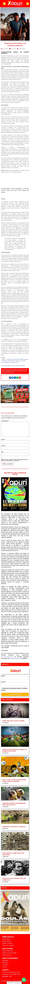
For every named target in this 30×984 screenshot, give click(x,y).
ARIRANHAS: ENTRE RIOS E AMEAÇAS (14, 827)
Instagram (5, 960)
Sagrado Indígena (22, 48)
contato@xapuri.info (15, 658)
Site (2, 451)
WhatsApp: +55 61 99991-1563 (11, 974)
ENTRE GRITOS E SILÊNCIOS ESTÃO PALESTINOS (13, 854)
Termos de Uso (6, 955)
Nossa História (6, 941)
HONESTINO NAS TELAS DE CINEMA (13, 721)
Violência (22, 365)
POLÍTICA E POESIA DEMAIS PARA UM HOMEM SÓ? (14, 879)
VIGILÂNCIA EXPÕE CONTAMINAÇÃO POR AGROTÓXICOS (14, 804)
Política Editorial (7, 951)
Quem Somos (6, 939)
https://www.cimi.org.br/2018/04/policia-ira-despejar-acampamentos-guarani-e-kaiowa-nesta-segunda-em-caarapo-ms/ (15, 361)
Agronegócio (7, 365)
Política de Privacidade (9, 953)
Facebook (5, 962)
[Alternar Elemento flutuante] (24, 979)
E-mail (3, 445)
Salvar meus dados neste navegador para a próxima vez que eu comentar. (14, 460)
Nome (3, 439)
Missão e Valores (7, 943)
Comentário (5, 420)
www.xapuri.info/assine (7, 656)
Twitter (4, 966)
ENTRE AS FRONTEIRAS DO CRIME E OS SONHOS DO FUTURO (14, 750)
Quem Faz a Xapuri (8, 945)
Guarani (15, 69)
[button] (4, 3)
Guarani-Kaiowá (15, 365)
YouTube (5, 964)
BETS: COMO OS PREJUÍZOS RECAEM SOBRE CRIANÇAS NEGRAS (14, 780)
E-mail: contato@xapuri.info (11, 972)
